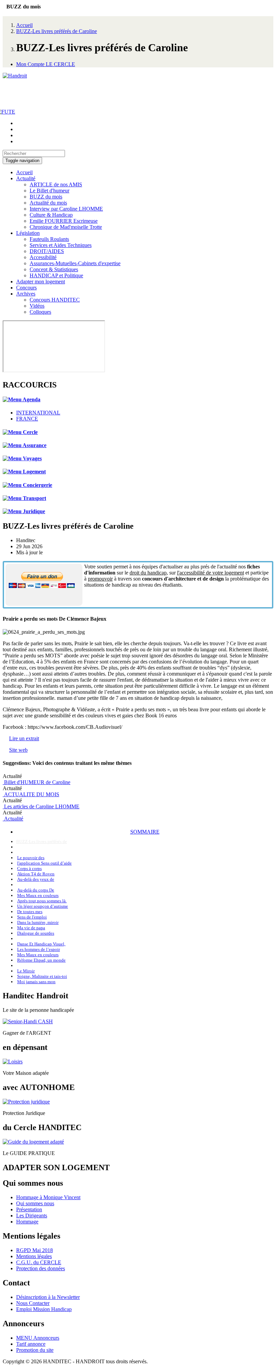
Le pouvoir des (30, 857)
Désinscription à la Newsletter (48, 1297)
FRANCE (27, 419)
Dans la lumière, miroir (38, 922)
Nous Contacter (32, 1303)
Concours (26, 287)
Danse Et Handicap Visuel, (41, 943)
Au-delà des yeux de (35, 879)
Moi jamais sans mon (36, 981)
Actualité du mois (48, 203)
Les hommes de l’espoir (38, 949)
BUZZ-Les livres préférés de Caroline (56, 31)
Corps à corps (29, 868)
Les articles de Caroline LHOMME (41, 806)
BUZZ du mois (46, 196)
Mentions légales (34, 1256)
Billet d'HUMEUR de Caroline (36, 782)
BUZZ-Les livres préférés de (41, 841)
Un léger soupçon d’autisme (42, 906)
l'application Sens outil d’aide (44, 863)
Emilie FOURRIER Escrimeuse (64, 221)
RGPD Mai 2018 (34, 1250)
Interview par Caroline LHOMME (66, 209)
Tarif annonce (30, 1344)
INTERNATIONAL (38, 412)
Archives (25, 294)
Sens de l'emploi (32, 917)
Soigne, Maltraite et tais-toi (42, 976)
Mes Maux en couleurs (38, 895)
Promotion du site (35, 1350)
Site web (18, 750)
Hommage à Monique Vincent (48, 1197)
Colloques (40, 312)
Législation (28, 233)
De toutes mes (29, 911)
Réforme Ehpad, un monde (41, 960)
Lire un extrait (24, 738)
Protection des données (40, 1268)
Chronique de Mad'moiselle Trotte (66, 227)
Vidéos (37, 306)
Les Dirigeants (31, 1215)
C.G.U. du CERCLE (38, 1262)
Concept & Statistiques (54, 269)
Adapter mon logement (40, 281)
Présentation (29, 1209)
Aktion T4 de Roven (36, 873)
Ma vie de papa (31, 927)
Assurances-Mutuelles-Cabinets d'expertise (75, 263)
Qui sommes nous (35, 1203)
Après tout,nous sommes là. (42, 900)
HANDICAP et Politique (56, 275)
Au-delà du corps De (35, 890)
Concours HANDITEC (55, 300)
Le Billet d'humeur (49, 190)
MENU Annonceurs (37, 1338)
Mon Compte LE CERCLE (45, 64)
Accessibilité (43, 257)
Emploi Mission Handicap (44, 1309)
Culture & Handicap (51, 215)
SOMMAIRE (145, 832)
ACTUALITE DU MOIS (31, 794)
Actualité (25, 178)
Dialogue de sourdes (35, 933)
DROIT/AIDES (47, 251)
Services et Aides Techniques (61, 245)
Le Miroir (26, 970)
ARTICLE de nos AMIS (56, 184)
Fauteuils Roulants (49, 239)
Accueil (24, 25)
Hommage (27, 1221)
